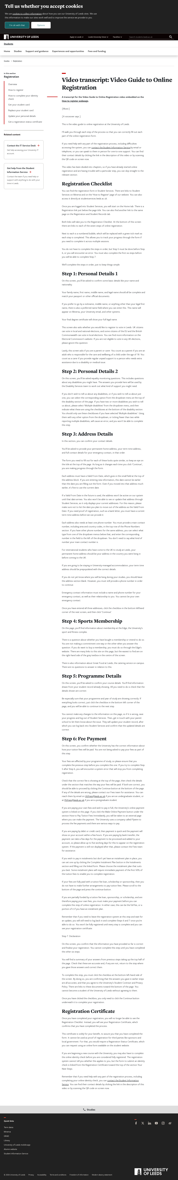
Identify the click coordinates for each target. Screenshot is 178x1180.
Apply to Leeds (75, 36)
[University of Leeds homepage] (21, 36)
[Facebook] (136, 1123)
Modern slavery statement (102, 1174)
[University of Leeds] (154, 1172)
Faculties (116, 36)
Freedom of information (79, 1174)
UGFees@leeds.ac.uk (95, 796)
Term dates (8, 1127)
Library (7, 1140)
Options (41, 25)
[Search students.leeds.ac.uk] (171, 37)
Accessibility (41, 1174)
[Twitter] (143, 1123)
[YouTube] (156, 1123)
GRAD (6, 1135)
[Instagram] (163, 1123)
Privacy (31, 1174)
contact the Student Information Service (110, 147)
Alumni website (10, 1149)
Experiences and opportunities (68, 51)
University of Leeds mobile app (17, 1144)
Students (8, 44)
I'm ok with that (17, 25)
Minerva (7, 1131)
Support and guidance (37, 51)
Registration (17, 60)
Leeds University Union (97, 36)
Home (7, 51)
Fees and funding (97, 51)
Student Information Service (16, 1153)
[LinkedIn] (149, 1123)
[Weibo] (170, 1123)
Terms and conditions (58, 1174)
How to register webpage (75, 100)
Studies (18, 51)
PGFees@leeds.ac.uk (74, 800)
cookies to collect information (27, 13)
